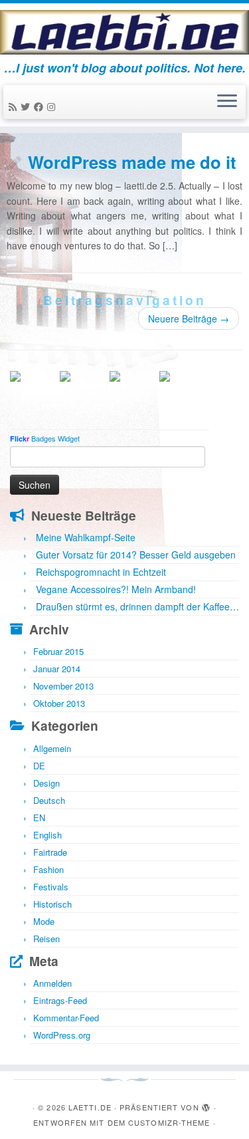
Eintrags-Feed (60, 1000)
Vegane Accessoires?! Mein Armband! (116, 589)
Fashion (48, 869)
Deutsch (49, 800)
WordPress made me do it (132, 162)
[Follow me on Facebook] (40, 106)
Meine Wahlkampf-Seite (85, 537)
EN (39, 817)
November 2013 (63, 686)
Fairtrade (50, 852)
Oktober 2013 (59, 703)
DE (39, 765)
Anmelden (52, 983)
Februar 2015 (58, 651)
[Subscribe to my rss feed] (15, 106)
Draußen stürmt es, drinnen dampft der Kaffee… (137, 606)
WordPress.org (61, 1035)
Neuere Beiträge (188, 318)
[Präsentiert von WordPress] (206, 1104)
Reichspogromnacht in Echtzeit (101, 571)
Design (46, 783)
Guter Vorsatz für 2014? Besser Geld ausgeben (136, 554)
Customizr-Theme (169, 1122)
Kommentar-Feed (66, 1017)
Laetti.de (90, 1107)
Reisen (46, 938)
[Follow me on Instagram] (53, 106)
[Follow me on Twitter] (27, 106)
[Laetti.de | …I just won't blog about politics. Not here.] (124, 32)
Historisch (52, 904)
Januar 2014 (56, 668)
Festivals (50, 886)
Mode (43, 921)
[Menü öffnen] (227, 102)
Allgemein (52, 748)
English (47, 834)
